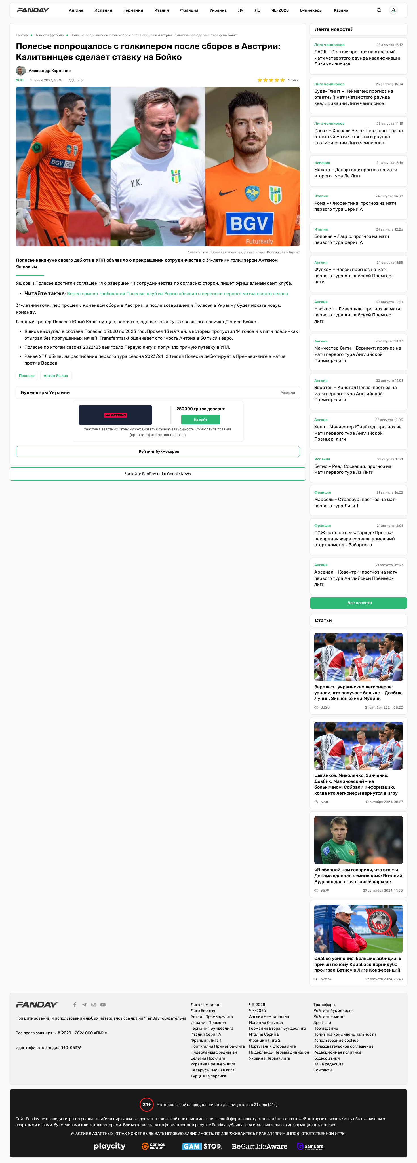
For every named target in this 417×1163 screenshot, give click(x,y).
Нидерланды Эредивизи (214, 1052)
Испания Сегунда (266, 1022)
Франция (189, 10)
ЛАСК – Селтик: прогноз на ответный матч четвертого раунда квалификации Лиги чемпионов (358, 58)
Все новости (360, 602)
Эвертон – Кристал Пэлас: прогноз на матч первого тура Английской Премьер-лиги (355, 393)
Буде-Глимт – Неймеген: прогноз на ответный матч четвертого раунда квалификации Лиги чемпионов (353, 97)
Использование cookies (335, 1040)
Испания (103, 10)
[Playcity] (109, 1147)
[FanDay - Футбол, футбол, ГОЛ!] (33, 10)
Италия (161, 10)
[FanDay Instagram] (93, 1005)
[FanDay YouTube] (103, 1005)
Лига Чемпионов (207, 1004)
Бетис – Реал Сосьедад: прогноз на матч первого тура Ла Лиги (352, 469)
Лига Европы (203, 1010)
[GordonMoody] (153, 1147)
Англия (76, 10)
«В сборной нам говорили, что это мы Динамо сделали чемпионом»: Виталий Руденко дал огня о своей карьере (358, 875)
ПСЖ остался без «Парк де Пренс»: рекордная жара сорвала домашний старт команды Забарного (354, 538)
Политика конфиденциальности (344, 1034)
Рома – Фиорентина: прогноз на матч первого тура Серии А (355, 206)
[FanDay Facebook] (74, 1005)
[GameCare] (310, 1147)
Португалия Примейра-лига (218, 1046)
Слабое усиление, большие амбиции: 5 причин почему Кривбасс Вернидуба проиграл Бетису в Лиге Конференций (357, 964)
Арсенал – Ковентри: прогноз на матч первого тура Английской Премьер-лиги (355, 578)
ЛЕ (257, 10)
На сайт (200, 420)
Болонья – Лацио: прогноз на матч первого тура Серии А (351, 239)
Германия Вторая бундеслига (277, 1028)
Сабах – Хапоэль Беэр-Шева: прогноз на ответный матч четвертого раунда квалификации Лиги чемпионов (358, 136)
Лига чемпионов (329, 45)
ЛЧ (240, 10)
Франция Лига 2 (264, 1040)
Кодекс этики (326, 1058)
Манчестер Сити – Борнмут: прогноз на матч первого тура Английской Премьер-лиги (357, 354)
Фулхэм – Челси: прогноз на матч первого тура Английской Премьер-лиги (354, 275)
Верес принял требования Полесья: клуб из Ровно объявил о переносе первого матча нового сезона (177, 293)
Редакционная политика (337, 1052)
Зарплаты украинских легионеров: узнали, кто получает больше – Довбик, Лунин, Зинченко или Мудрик (358, 692)
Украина (218, 10)
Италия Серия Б (264, 1034)
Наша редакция (328, 1064)
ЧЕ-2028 (280, 10)
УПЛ (20, 80)
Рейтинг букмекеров (159, 451)
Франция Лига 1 (206, 1040)
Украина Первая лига (269, 1058)
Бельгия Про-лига (208, 1058)
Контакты (322, 1070)
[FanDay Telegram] (84, 1005)
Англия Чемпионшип (269, 1016)
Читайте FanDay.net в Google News (158, 473)
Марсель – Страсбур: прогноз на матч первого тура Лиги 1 (355, 502)
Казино (341, 10)
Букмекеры (311, 10)
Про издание (325, 1028)
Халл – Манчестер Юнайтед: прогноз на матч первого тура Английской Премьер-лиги (358, 433)
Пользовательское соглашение (343, 1046)
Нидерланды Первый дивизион (279, 1052)
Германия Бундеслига (212, 1028)
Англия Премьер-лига (212, 1016)
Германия (133, 10)
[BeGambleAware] (260, 1147)
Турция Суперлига (208, 1076)
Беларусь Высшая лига (213, 1070)
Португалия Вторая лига (272, 1046)
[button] (379, 10)
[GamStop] (201, 1147)
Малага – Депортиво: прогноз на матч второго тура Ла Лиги (355, 173)
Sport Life (322, 1022)
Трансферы (324, 1004)
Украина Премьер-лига (213, 1064)
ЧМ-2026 (257, 1010)
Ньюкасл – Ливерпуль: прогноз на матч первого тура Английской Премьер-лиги (357, 315)
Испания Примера (208, 1022)
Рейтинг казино (328, 1016)
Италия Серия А (206, 1034)
